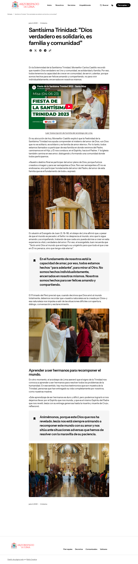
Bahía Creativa (32, 559)
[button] (104, 5)
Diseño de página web (15, 559)
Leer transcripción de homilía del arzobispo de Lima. (69, 133)
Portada (10, 14)
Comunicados (91, 549)
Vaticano (103, 549)
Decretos (79, 549)
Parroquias (122, 5)
